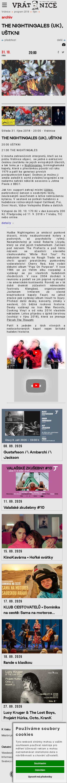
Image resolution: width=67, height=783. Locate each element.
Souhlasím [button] (40, 763)
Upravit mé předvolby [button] (40, 776)
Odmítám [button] (40, 770)
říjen (35, 11)
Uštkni (48, 189)
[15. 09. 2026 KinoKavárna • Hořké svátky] (33, 547)
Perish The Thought (20, 319)
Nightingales (33, 165)
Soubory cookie (10, 761)
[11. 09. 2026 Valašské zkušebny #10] (33, 497)
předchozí (10, 40)
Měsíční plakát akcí (12, 735)
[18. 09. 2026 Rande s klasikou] (33, 652)
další (59, 40)
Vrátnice (6, 11)
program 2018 (21, 11)
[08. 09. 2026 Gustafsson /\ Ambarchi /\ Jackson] (33, 442)
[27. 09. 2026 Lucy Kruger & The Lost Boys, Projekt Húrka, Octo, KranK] (33, 702)
